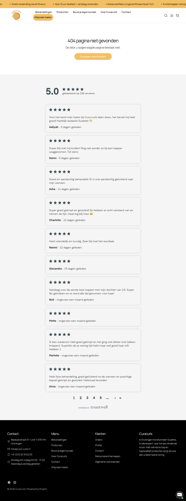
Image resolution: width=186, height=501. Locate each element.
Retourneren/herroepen (107, 456)
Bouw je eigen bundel (62, 450)
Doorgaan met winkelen (93, 56)
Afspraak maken (59, 467)
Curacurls (20, 489)
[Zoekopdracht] (166, 15)
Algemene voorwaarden (107, 461)
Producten (56, 445)
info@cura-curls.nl (20, 449)
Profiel (98, 445)
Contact (55, 461)
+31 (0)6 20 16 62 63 (21, 454)
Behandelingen (59, 439)
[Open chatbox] (180, 495)
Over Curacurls (59, 456)
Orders (98, 439)
